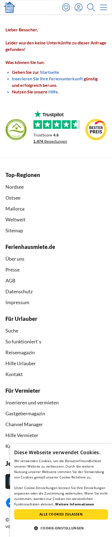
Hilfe (53, 91)
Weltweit (15, 219)
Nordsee (14, 187)
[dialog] (61, 490)
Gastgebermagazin (25, 413)
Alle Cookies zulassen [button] (61, 514)
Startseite (49, 72)
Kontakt (14, 374)
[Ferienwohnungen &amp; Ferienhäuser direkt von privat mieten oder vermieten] (9, 7)
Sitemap (14, 230)
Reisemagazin (20, 352)
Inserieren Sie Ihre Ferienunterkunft (47, 78)
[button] (92, 7)
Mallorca (14, 209)
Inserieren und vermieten (32, 402)
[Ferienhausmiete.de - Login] (80, 7)
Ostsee (12, 198)
